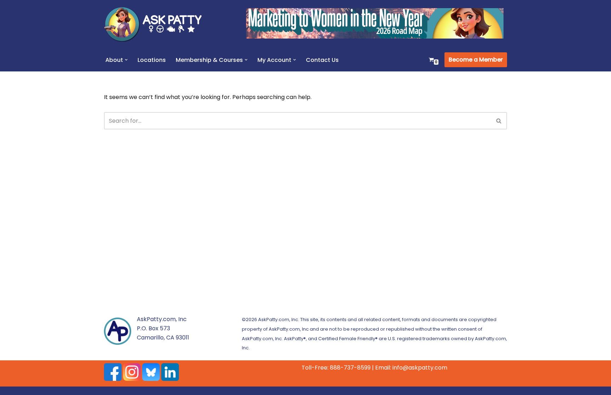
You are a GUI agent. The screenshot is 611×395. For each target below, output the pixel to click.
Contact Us (322, 60)
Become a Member (476, 60)
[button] (126, 59)
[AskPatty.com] (157, 24)
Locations (152, 60)
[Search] (499, 120)
